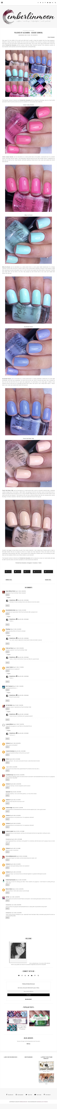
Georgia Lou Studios (42, 1101)
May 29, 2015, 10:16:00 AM (22, 856)
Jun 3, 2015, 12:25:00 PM (15, 896)
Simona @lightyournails (11, 856)
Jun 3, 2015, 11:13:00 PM (16, 912)
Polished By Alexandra (28, 30)
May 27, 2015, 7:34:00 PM (18, 705)
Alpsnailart (8, 791)
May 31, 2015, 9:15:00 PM (21, 879)
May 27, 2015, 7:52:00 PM (19, 724)
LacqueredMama (9, 724)
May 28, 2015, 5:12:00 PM (18, 807)
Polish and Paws (9, 648)
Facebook (35, 562)
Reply (7, 594)
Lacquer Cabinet (9, 667)
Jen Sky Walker (9, 705)
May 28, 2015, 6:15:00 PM (15, 815)
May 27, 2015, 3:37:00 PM (21, 610)
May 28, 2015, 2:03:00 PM (16, 791)
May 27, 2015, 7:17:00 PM (18, 667)
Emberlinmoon (12, 600)
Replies (8, 597)
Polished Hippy (9, 807)
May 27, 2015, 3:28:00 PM (21, 591)
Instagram (29, 562)
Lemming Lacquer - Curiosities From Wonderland (17, 1021)
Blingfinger (8, 629)
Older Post (48, 579)
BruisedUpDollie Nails (10, 610)
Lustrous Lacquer (9, 831)
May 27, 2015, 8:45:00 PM (15, 743)
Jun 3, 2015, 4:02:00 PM (16, 904)
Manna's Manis (9, 889)
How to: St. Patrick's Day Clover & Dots (39, 1018)
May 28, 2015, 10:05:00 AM (23, 600)
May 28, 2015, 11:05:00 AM (23, 714)
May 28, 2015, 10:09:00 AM (23, 619)
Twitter (40, 562)
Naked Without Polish (10, 591)
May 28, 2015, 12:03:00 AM (20, 751)
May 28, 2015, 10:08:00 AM (23, 638)
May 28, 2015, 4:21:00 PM (15, 799)
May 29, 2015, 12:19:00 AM (19, 831)
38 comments (34, 35)
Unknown (8, 743)
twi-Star (7, 896)
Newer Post (9, 579)
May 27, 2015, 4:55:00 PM (18, 648)
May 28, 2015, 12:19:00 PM (19, 774)
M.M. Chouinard (9, 686)
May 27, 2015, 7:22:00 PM (18, 686)
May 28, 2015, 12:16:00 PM (12, 766)
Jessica (7, 759)
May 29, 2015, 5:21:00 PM (15, 864)
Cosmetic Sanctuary (10, 751)
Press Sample (51, 37)
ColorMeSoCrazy (9, 774)
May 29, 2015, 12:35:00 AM (16, 839)
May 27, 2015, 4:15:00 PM (16, 629)
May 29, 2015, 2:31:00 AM (15, 848)
